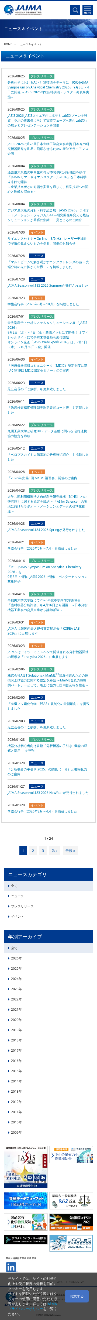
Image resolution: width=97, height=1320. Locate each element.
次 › (54, 850)
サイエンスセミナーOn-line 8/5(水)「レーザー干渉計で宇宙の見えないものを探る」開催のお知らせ (47, 241)
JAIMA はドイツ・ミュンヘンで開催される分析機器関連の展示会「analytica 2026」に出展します (48, 654)
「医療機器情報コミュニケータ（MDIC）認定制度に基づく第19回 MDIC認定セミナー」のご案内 (47, 368)
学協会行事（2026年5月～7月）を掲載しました (42, 548)
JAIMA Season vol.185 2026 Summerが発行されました (48, 285)
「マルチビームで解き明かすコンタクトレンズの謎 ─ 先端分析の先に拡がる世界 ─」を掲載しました (48, 264)
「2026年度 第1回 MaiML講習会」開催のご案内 (42, 478)
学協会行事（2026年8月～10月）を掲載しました (43, 304)
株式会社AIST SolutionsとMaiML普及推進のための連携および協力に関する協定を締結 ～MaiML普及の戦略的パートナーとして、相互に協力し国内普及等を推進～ (48, 680)
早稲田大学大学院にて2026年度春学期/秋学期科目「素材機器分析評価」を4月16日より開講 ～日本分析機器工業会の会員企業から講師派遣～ (48, 605)
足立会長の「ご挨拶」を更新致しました (37, 389)
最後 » (70, 850)
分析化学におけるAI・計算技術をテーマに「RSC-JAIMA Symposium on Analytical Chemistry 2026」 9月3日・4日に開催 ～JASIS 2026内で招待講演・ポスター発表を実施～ (48, 89)
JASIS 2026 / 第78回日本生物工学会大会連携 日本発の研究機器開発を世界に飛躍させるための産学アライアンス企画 (48, 149)
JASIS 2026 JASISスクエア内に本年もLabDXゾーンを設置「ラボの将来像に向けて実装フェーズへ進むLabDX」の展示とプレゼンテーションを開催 (48, 120)
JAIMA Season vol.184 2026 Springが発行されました (46, 529)
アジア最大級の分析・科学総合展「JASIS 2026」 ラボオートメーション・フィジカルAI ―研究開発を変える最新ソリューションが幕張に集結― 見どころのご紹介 (48, 215)
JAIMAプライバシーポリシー (32, 1306)
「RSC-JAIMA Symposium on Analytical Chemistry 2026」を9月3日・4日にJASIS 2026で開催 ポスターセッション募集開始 (48, 574)
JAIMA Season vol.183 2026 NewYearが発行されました (48, 792)
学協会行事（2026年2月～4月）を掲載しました (42, 811)
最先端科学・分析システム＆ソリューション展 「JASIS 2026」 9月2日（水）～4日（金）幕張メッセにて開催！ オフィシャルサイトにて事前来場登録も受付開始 (48, 334)
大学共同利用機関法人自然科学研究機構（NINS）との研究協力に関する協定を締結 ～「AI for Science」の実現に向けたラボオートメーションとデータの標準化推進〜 (47, 503)
